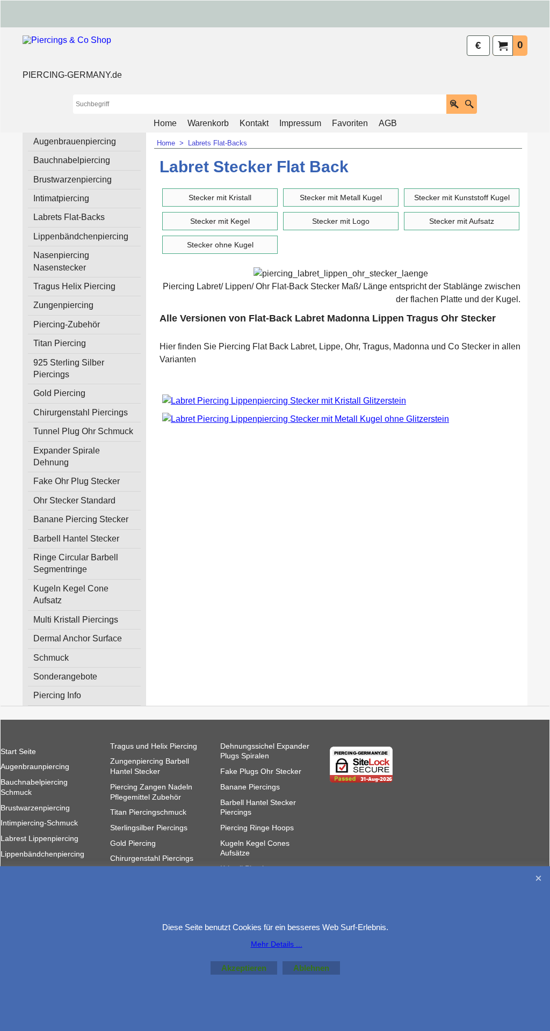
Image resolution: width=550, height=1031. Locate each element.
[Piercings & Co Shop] (72, 51)
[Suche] (469, 104)
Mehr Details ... (276, 944)
